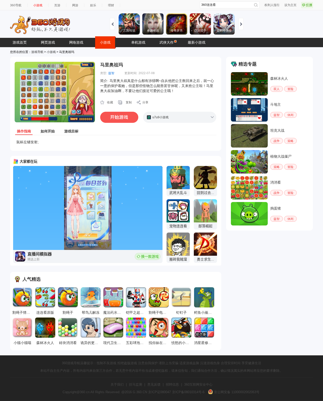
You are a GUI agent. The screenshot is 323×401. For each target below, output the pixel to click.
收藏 (110, 102)
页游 (57, 5)
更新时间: (130, 73)
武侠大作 (166, 42)
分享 (145, 102)
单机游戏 (138, 42)
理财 (111, 5)
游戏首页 (20, 42)
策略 (290, 141)
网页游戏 (48, 42)
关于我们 (117, 384)
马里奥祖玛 (111, 64)
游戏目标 (71, 131)
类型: (103, 73)
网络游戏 (76, 42)
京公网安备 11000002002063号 (236, 392)
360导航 (15, 5)
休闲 (290, 115)
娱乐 (93, 5)
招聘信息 (172, 384)
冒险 (290, 89)
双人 (277, 89)
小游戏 (37, 5)
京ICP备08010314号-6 (188, 392)
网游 (75, 5)
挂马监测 (135, 384)
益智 (111, 73)
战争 (277, 141)
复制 (129, 102)
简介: (104, 81)
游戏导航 (37, 52)
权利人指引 (272, 5)
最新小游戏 (196, 42)
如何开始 (48, 131)
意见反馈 (153, 384)
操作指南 (24, 131)
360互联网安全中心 (198, 384)
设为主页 (290, 5)
